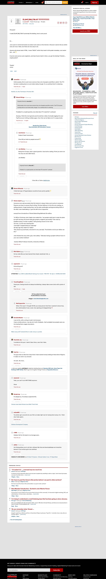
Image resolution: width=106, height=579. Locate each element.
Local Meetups (78, 144)
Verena (76, 21)
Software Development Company (19, 424)
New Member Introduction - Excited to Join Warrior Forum (30, 489)
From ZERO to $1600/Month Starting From (28, 274)
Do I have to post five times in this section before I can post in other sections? (36, 480)
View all (95, 113)
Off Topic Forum (78, 142)
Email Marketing (78, 126)
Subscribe (31, 23)
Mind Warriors (78, 136)
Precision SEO (30, 91)
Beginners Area (24, 481)
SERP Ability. (20, 370)
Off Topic (23, 471)
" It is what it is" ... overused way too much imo (26, 470)
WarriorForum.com (79, 25)
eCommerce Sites (79, 133)
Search (65, 2)
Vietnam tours (25, 404)
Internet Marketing (26, 500)
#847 (15, 71)
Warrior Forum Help (79, 146)
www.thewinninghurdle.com (41, 298)
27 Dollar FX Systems (32, 457)
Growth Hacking (78, 127)
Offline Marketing (79, 130)
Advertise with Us (63, 14)
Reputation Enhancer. (52, 370)
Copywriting (77, 132)
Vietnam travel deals (16, 404)
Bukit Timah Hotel (33, 404)
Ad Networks (78, 123)
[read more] (27, 475)
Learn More (85, 106)
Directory (70, 576)
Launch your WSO (85, 31)
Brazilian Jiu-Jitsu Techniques (18, 91)
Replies (13, 477)
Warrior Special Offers (43, 576)
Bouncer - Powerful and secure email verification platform (85, 93)
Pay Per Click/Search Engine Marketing (84, 124)
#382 (11, 71)
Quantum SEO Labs (48, 368)
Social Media (77, 129)
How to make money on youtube (34, 331)
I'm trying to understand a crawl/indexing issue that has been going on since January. (39, 499)
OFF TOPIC (25, 23)
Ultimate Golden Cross (43, 457)
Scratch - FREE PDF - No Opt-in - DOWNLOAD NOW (52, 274)
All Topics (77, 117)
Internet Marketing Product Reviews (83, 135)
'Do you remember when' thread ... (22, 509)
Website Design (78, 139)
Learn (37, 2)
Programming (78, 138)
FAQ (24, 576)
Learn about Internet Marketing (60, 576)
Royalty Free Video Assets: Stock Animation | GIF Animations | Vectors (40, 126)
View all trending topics (15, 519)
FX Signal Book (54, 457)
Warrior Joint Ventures (80, 141)
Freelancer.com (86, 576)
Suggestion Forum (79, 147)
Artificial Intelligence (79, 120)
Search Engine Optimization (81, 121)
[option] (85, 85)
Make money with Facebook (18, 331)
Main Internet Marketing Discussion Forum (84, 118)
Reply (13, 485)
